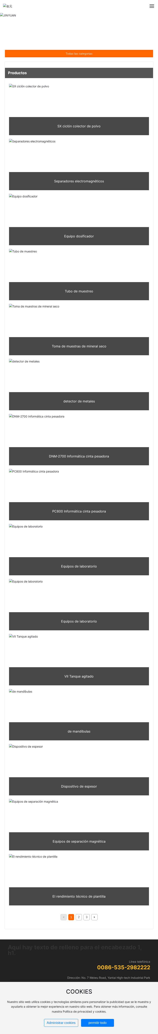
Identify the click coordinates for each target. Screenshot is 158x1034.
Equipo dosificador (79, 236)
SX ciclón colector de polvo (79, 126)
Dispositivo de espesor (79, 786)
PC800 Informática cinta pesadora (79, 511)
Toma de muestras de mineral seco (79, 346)
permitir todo (97, 1023)
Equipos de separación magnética (79, 841)
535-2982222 (132, 967)
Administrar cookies (61, 1023)
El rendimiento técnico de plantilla (79, 896)
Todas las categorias (79, 53)
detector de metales (79, 401)
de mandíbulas (79, 731)
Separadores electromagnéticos (79, 181)
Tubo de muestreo (79, 291)
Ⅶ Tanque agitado (79, 676)
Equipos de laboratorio (79, 566)
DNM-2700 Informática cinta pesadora (79, 456)
